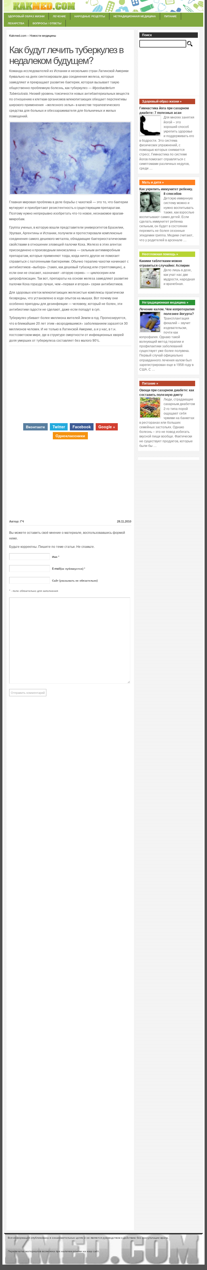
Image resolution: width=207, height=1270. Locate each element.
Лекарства (16, 23)
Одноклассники (70, 435)
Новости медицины (43, 35)
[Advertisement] (70, 384)
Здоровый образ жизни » (162, 101)
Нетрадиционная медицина (134, 16)
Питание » (150, 383)
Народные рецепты (89, 16)
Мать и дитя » (153, 182)
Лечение (59, 16)
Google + (106, 426)
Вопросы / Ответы (47, 23)
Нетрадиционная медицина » (165, 302)
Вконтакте (35, 426)
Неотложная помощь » (160, 254)
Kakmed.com (17, 35)
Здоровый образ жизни (26, 16)
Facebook (82, 426)
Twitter (59, 426)
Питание (170, 16)
